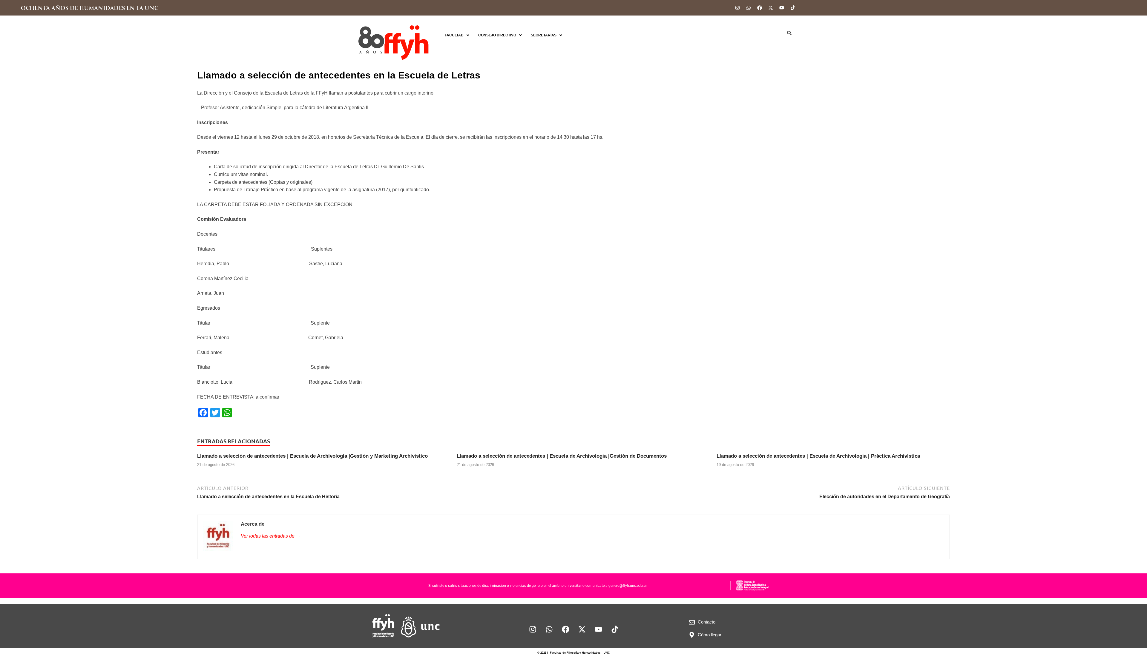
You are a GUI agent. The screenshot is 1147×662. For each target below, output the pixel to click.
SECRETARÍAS (543, 35)
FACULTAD (454, 35)
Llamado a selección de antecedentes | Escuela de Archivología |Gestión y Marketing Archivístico (312, 456)
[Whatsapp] (748, 8)
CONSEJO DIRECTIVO (497, 35)
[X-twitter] (770, 8)
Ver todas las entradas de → (270, 535)
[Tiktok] (793, 8)
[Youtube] (781, 8)
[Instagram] (737, 8)
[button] (457, 35)
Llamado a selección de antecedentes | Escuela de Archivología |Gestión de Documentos (562, 456)
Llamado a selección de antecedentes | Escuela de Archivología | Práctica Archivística (818, 456)
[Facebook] (759, 8)
